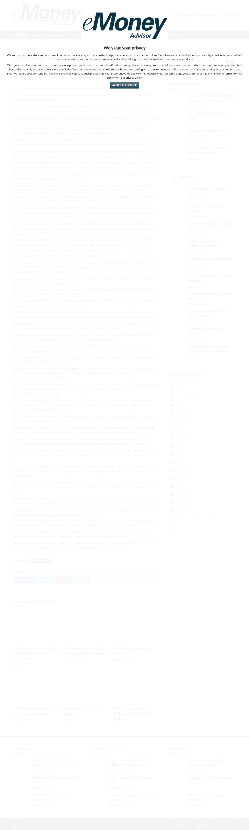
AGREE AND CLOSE (124, 85)
